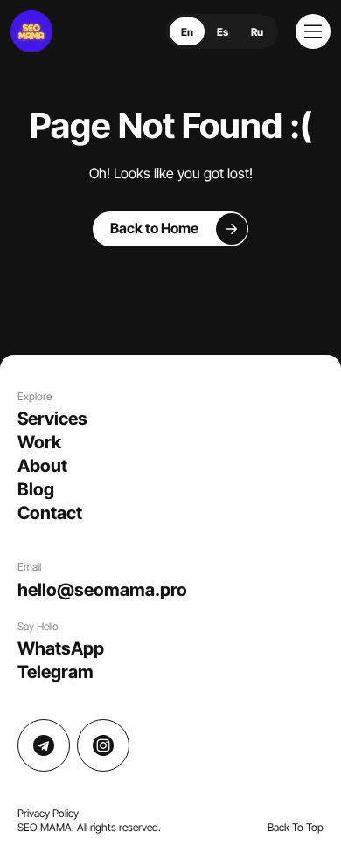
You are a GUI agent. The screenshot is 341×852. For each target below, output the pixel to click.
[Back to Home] (171, 228)
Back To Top (296, 827)
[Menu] (313, 31)
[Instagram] (103, 745)
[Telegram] (43, 745)
